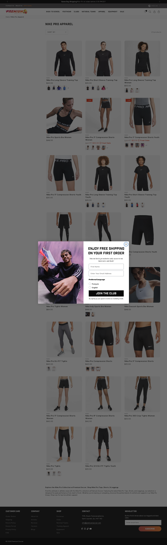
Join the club (106, 293)
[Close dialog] (126, 244)
